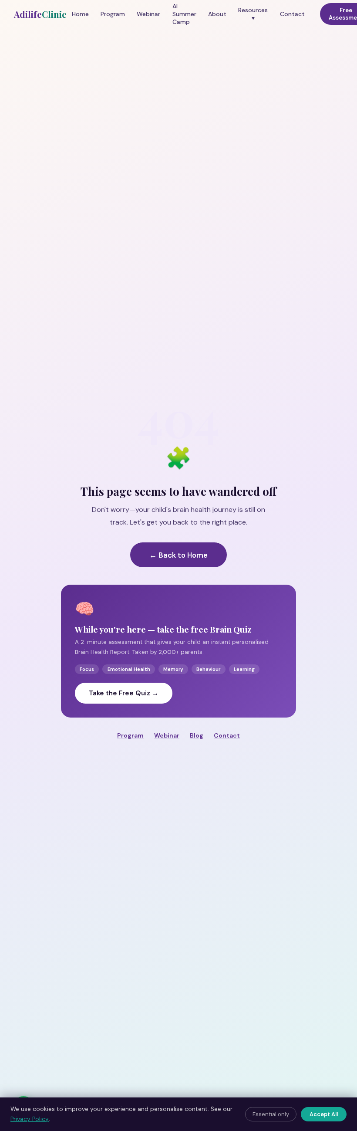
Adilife (40, 14)
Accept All (324, 1114)
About (217, 14)
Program (113, 14)
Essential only (271, 1114)
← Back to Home (178, 555)
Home (80, 14)
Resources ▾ (253, 14)
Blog (196, 735)
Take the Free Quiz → (123, 693)
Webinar (148, 14)
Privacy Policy (29, 1119)
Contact (292, 14)
